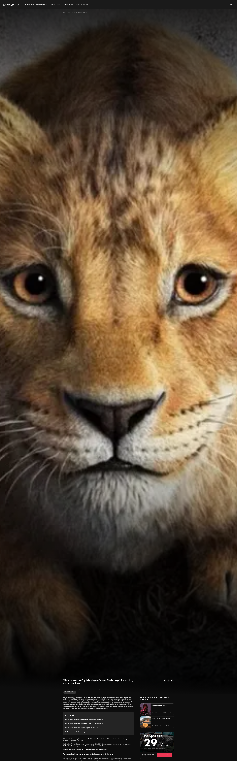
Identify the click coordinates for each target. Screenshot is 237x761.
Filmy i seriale (29, 4)
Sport (59, 4)
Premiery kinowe (99, 689)
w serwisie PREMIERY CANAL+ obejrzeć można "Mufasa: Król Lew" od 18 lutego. (97, 745)
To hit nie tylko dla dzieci (99, 739)
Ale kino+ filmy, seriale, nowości (161, 718)
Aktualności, (76, 689)
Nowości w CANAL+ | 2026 (159, 705)
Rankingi (52, 4)
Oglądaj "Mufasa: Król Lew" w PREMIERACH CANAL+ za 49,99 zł (85, 749)
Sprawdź (165, 755)
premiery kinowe (82, 13)
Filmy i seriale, (85, 689)
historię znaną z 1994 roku (97, 697)
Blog (64, 13)
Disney (65, 697)
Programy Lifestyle (82, 4)
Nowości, (91, 689)
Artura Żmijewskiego (102, 703)
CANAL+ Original (41, 4)
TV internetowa (68, 4)
